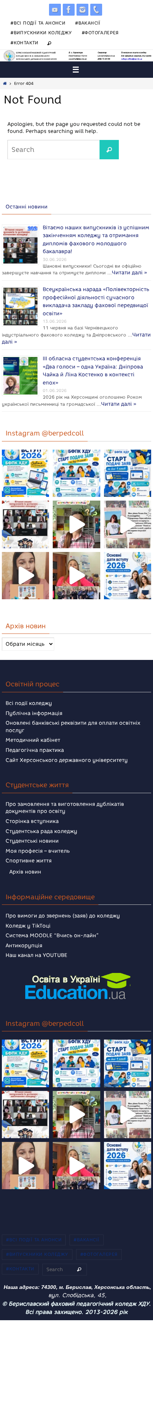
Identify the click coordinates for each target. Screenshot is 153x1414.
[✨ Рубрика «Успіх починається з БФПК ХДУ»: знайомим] (76, 570)
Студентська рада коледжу (41, 826)
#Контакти (24, 42)
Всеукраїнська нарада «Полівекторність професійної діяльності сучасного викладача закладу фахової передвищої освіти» (96, 299)
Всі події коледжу (29, 699)
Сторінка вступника (32, 817)
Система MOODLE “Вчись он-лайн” (52, 931)
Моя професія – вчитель (38, 846)
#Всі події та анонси (37, 23)
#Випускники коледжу (41, 32)
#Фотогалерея (100, 32)
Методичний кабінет (33, 735)
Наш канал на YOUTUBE (36, 951)
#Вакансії (88, 23)
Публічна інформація (34, 708)
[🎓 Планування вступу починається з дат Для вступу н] (127, 570)
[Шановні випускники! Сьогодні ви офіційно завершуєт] (25, 519)
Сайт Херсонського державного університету (67, 755)
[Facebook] (69, 10)
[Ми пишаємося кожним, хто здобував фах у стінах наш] (127, 519)
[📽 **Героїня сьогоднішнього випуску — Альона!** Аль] (76, 519)
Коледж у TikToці (28, 921)
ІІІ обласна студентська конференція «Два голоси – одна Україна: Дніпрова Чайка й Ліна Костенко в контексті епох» (93, 362)
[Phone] (96, 10)
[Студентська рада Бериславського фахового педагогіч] (25, 570)
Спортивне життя (29, 856)
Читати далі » (24, 274)
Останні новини (27, 207)
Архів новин (25, 867)
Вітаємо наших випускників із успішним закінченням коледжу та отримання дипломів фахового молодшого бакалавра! (96, 237)
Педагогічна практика (35, 746)
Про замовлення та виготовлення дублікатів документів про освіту (65, 803)
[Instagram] (82, 10)
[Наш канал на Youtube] (55, 10)
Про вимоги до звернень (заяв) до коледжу (63, 911)
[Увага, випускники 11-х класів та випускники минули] (76, 468)
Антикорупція (24, 941)
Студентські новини (32, 836)
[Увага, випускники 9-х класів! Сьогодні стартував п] (127, 468)
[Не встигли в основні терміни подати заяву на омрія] (25, 468)
